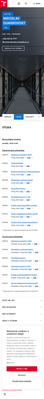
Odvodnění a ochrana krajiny (22, 180)
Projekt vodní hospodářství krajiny (24, 205)
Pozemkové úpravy (18, 189)
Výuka (18, 117)
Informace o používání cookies (12, 390)
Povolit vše (21, 369)
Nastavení (22, 375)
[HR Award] (5, 394)
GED (28, 191)
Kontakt (8, 117)
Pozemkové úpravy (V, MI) (20, 197)
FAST (22, 158)
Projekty (30, 117)
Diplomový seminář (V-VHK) (21, 155)
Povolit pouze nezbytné (22, 381)
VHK (28, 158)
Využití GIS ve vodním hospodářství (24, 222)
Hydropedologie (17, 163)
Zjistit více (10, 362)
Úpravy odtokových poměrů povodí (24, 214)
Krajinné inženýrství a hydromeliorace (25, 172)
